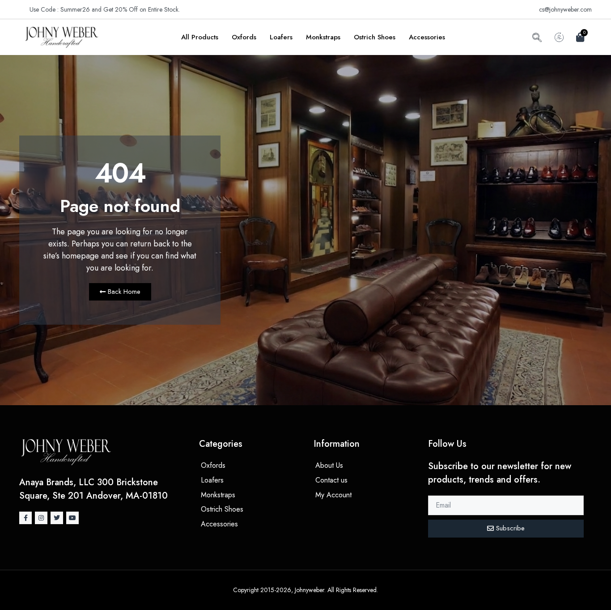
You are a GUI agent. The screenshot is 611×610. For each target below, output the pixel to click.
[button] (537, 39)
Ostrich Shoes (374, 37)
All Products (199, 37)
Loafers (281, 37)
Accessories (427, 37)
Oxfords (244, 37)
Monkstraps (323, 37)
